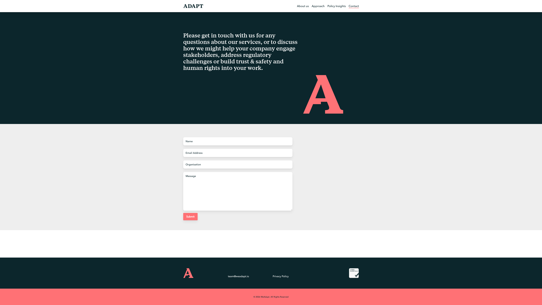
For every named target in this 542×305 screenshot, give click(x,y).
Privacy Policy (281, 276)
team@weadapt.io (238, 276)
